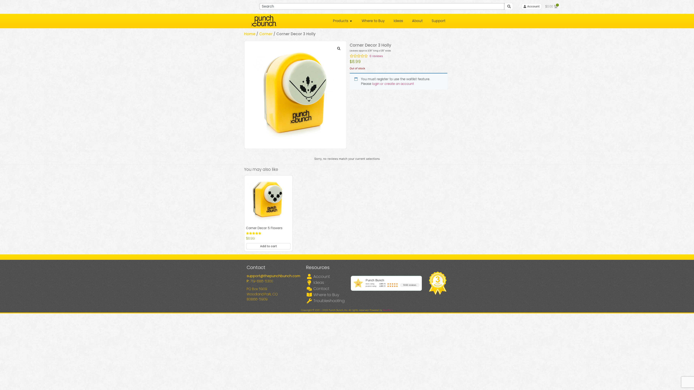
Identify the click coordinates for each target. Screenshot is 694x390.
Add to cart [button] (268, 246)
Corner (266, 33)
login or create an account (393, 84)
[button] (339, 48)
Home (249, 33)
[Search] (509, 6)
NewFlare (388, 310)
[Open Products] (351, 21)
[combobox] (382, 6)
